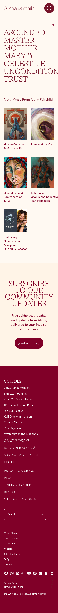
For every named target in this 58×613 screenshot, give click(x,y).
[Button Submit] (42, 514)
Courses (12, 381)
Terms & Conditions (13, 586)
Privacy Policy (11, 583)
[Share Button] (52, 24)
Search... (12, 514)
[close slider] (49, 8)
